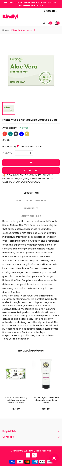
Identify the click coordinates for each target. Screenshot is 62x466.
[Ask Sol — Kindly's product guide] (54, 458)
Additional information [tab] (31, 200)
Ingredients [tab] (31, 208)
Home (5, 30)
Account (50, 11)
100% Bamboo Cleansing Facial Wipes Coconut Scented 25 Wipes (16, 400)
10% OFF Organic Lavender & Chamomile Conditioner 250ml (46, 400)
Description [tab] (31, 192)
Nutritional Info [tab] (31, 216)
